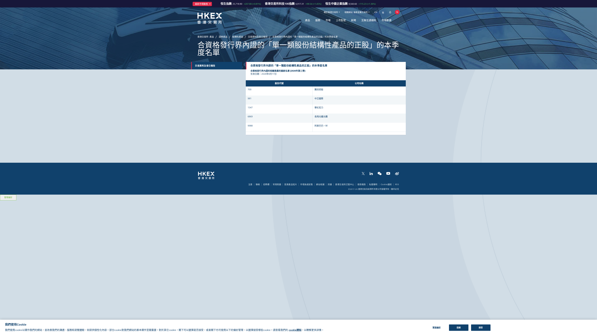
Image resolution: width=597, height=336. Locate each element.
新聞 (353, 20)
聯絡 (258, 184)
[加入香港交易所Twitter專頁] (363, 173)
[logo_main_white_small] (210, 175)
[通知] (390, 13)
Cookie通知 (386, 184)
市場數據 (386, 20)
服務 (317, 20)
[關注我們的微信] (380, 173)
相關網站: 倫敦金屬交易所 (356, 12)
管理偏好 (8, 197)
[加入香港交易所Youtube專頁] (388, 173)
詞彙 (330, 184)
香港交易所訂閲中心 (344, 184)
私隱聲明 (373, 184)
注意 (250, 184)
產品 (307, 20)
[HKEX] (217, 18)
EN (375, 12)
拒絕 (459, 327)
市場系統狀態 (306, 184)
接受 (481, 327)
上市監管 (341, 20)
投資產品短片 (290, 184)
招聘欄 (266, 184)
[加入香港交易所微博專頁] (397, 173)
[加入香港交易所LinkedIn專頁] (371, 173)
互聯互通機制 (368, 20)
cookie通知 (295, 330)
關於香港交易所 (331, 12)
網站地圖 (320, 184)
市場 (328, 20)
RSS (397, 184)
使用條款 (361, 184)
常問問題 (277, 184)
